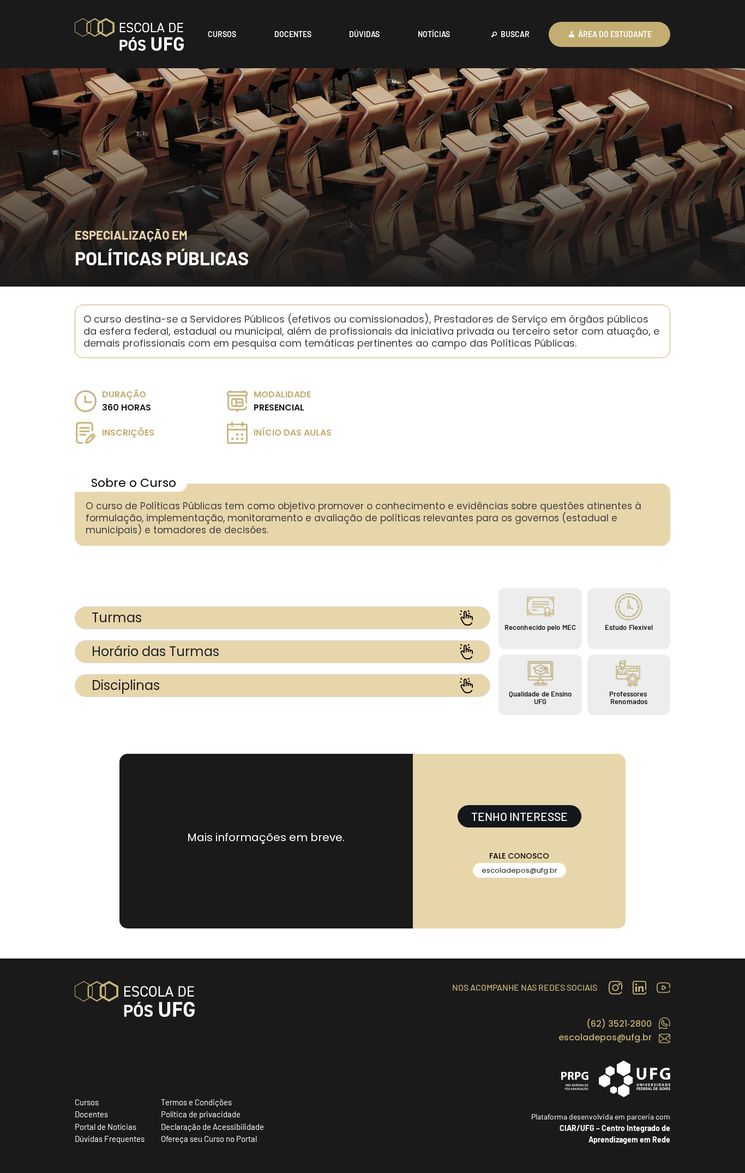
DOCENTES (292, 34)
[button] (519, 870)
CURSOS (222, 34)
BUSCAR (515, 34)
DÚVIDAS (364, 34)
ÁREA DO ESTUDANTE (615, 34)
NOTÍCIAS (434, 34)
